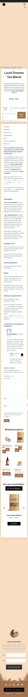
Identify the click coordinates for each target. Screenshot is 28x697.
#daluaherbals (16, 315)
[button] (4, 508)
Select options (18, 449)
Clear (11, 110)
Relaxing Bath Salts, (9, 180)
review (5, 306)
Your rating (7, 376)
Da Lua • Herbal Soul (16, 317)
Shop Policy (19, 693)
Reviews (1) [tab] (6, 143)
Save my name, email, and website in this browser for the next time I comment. (13, 414)
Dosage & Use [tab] (7, 132)
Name (6, 398)
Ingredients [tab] (6, 129)
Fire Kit (12, 189)
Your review (7, 378)
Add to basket (21, 115)
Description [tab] (6, 126)
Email (5, 405)
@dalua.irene (7, 315)
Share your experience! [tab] (10, 141)
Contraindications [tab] (8, 135)
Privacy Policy (9, 693)
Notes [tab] (5, 138)
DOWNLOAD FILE (11, 67)
